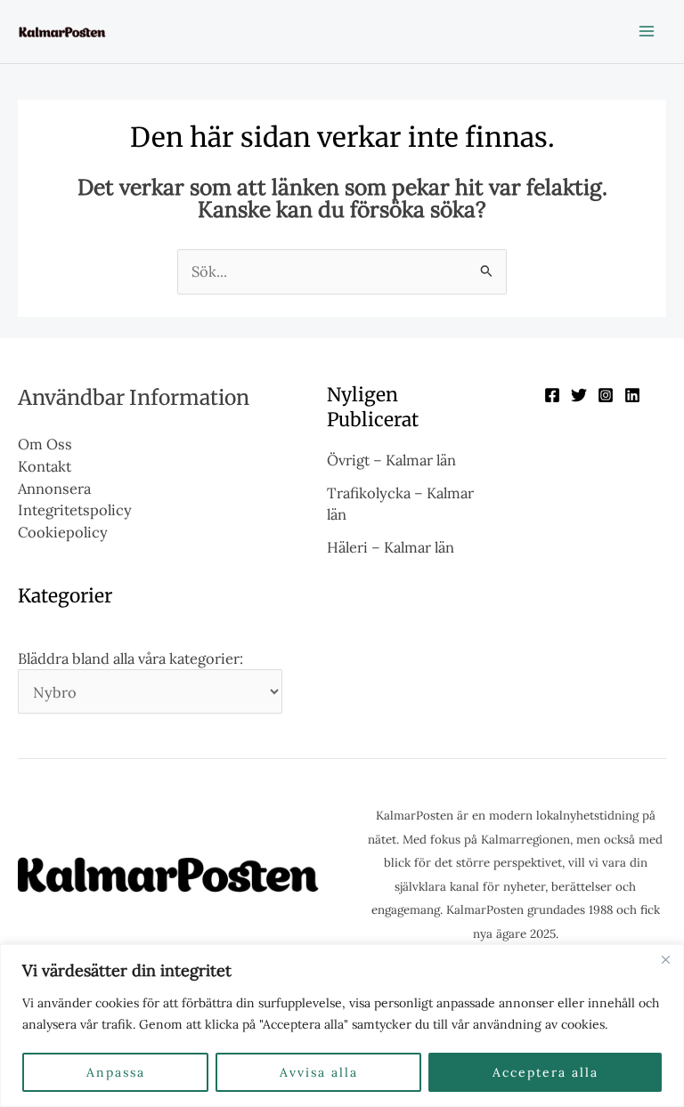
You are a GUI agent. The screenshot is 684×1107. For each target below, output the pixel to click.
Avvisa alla (319, 1072)
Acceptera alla (545, 1072)
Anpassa (115, 1072)
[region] (342, 1025)
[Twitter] (579, 395)
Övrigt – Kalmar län (391, 459)
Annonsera (54, 488)
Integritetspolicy (75, 509)
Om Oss (45, 443)
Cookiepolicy (63, 531)
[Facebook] (552, 395)
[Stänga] (665, 959)
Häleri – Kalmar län (390, 546)
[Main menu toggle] (646, 32)
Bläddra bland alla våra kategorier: (130, 658)
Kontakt (44, 466)
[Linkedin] (632, 395)
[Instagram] (606, 395)
